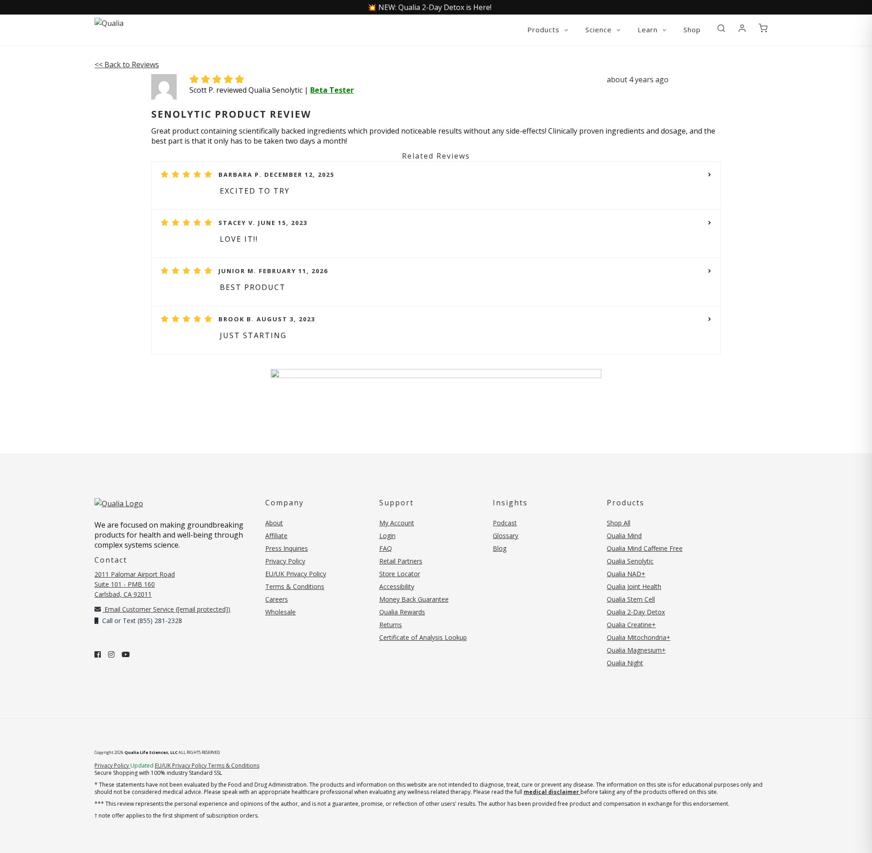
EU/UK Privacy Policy (295, 573)
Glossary (505, 535)
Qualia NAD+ (626, 573)
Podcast (505, 523)
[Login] (742, 28)
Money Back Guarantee (414, 599)
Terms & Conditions (294, 586)
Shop (692, 29)
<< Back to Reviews (126, 65)
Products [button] (544, 29)
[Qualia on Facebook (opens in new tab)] (97, 654)
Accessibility (396, 586)
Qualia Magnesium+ (636, 650)
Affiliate (276, 535)
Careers (276, 599)
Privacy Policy (285, 561)
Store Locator (399, 573)
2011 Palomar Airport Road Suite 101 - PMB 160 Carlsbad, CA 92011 (134, 584)
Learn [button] (649, 29)
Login (387, 535)
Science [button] (599, 29)
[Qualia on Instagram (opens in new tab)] (111, 654)
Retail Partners (400, 561)
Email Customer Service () (166, 609)
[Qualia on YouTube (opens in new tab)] (126, 654)
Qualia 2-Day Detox (636, 612)
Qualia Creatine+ (631, 624)
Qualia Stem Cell (631, 599)
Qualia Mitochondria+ (638, 637)
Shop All (618, 523)
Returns (390, 624)
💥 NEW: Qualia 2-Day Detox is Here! (429, 7)
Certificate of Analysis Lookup (423, 637)
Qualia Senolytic (630, 561)
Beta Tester (332, 90)
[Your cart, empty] (763, 29)
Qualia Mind (624, 535)
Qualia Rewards (402, 612)
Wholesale (280, 612)
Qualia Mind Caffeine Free (645, 548)
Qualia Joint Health (634, 586)
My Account (396, 523)
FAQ (385, 548)
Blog (499, 548)
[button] (721, 29)
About (274, 523)
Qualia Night (625, 662)
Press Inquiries (286, 548)
